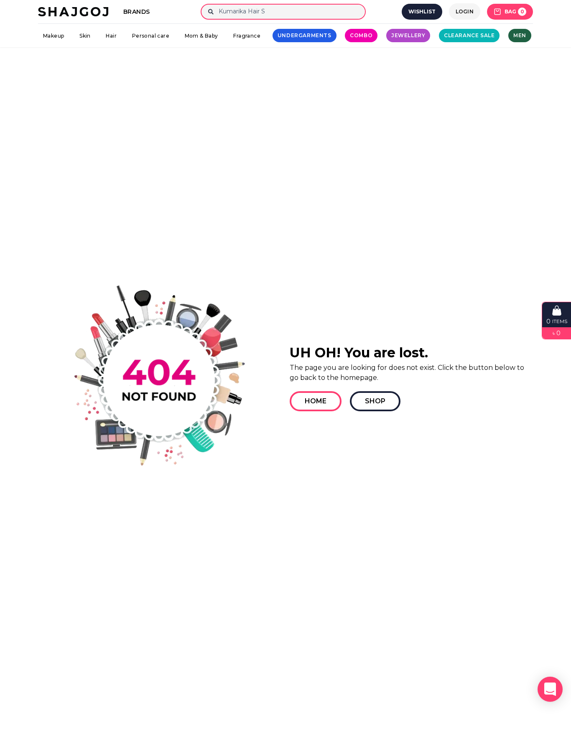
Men (519, 35)
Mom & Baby (201, 36)
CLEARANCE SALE (469, 35)
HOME (315, 401)
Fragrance (246, 36)
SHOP (375, 401)
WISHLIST (422, 11)
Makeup (53, 36)
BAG (514, 11)
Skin (85, 36)
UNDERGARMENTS (304, 35)
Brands (136, 11)
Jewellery (408, 35)
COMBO (361, 35)
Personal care (150, 36)
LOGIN (465, 11)
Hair (111, 36)
